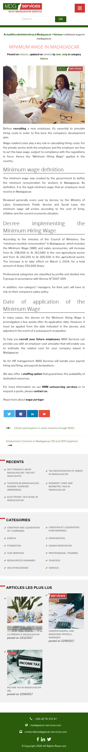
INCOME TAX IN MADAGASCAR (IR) (24, 689)
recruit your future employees (39, 339)
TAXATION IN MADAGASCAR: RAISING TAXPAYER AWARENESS (23, 486)
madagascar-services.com (45, 725)
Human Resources (60, 545)
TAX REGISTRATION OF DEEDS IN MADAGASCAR (66, 472)
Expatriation (57, 538)
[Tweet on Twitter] (9, 413)
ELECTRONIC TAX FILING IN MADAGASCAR (22, 498)
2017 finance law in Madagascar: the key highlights (21, 472)
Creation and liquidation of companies (23, 529)
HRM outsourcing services (59, 386)
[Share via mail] (44, 413)
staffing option (32, 373)
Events (11, 538)
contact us (40, 391)
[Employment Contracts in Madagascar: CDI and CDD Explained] (44, 445)
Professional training (63, 553)
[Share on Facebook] (21, 413)
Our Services (15, 553)
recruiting (19, 128)
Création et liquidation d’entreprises (64, 529)
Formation (14, 545)
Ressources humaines (21, 560)
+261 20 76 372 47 (46, 718)
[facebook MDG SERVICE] (38, 741)
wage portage (35, 399)
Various (44, 58)
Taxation (54, 560)
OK (61, 19)
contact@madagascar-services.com (46, 731)
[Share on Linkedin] (32, 413)
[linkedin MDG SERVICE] (43, 740)
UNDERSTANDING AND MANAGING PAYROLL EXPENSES (61, 634)
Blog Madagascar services (25, 11)
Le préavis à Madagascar (23, 634)
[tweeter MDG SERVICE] (49, 740)
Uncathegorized (17, 568)
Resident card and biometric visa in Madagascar (61, 486)
